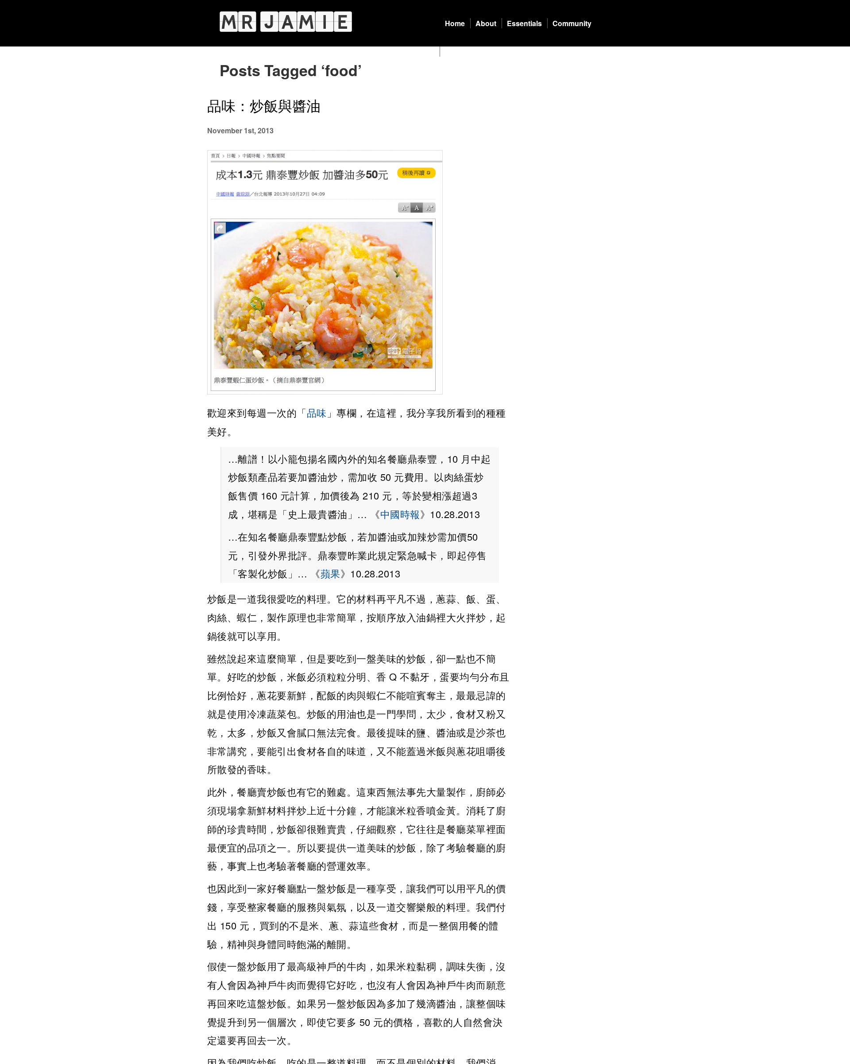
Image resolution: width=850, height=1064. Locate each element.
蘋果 (330, 573)
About (485, 23)
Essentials (524, 23)
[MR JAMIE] (286, 21)
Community (571, 23)
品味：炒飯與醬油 (264, 105)
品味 (317, 412)
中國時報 (400, 514)
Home (455, 23)
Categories (463, 51)
